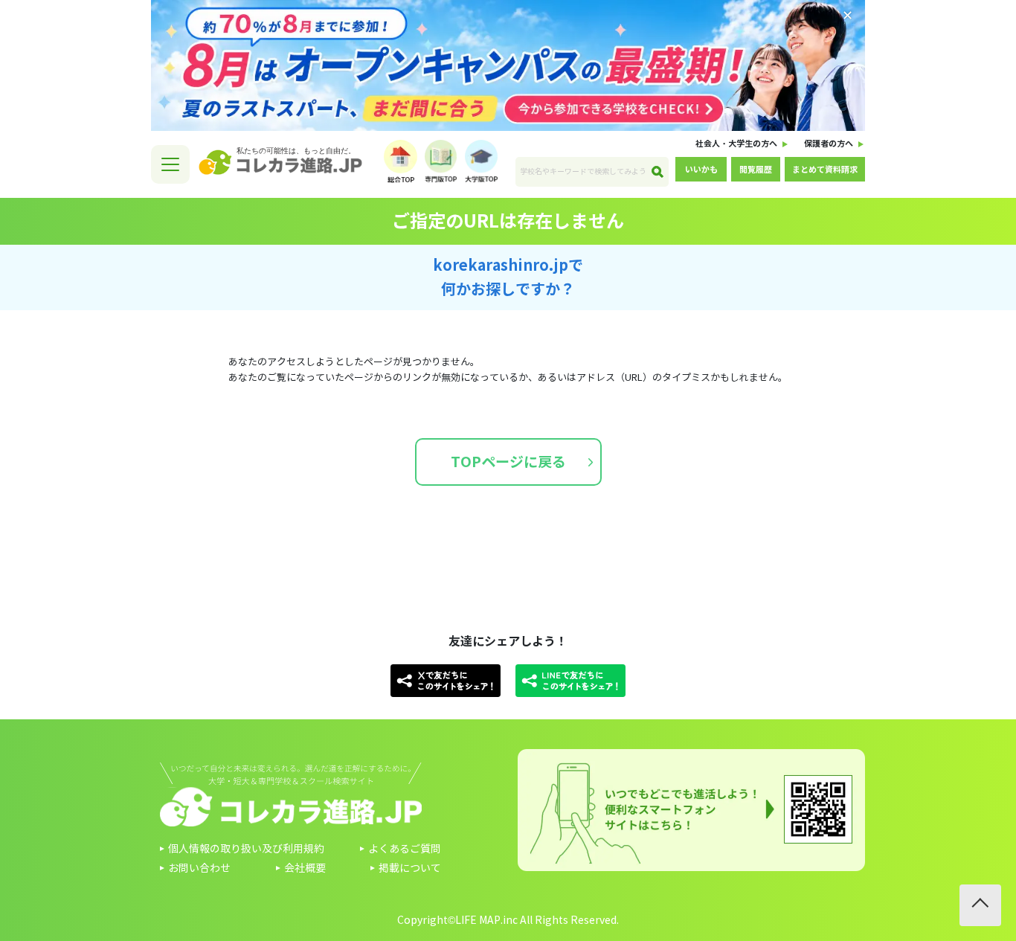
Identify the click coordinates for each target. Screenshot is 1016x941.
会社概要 (305, 868)
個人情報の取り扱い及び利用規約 (246, 849)
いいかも (701, 169)
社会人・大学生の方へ (736, 143)
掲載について (410, 868)
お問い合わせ (199, 868)
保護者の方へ (828, 143)
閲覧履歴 (755, 169)
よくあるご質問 (404, 849)
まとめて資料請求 (825, 169)
